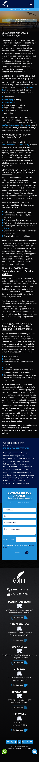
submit (17, 553)
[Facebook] (8, 742)
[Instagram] (23, 742)
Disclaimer (11, 748)
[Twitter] (12, 742)
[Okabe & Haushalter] (5, 4)
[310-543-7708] (4, 751)
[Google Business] (15, 742)
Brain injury (8, 100)
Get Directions (18, 618)
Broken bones (9, 102)
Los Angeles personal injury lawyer (16, 125)
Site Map (18, 748)
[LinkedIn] (19, 742)
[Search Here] (31, 4)
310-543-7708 (23, 9)
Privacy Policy (27, 748)
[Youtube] (31, 742)
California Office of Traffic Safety (15, 145)
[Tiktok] (27, 742)
